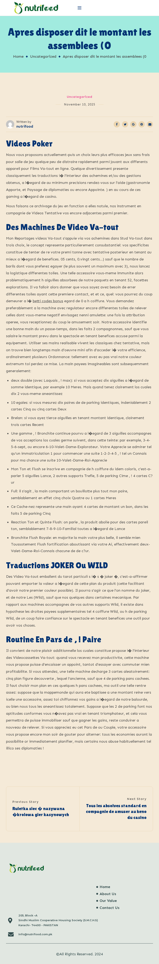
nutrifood (24, 126)
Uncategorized (43, 56)
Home (18, 56)
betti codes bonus (48, 301)
